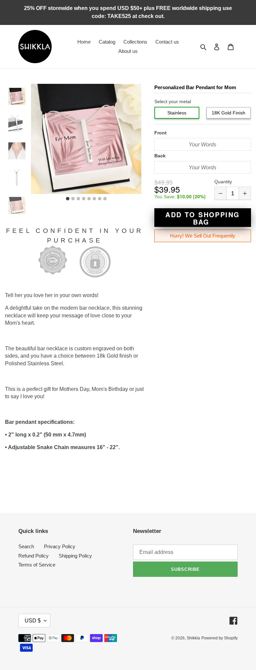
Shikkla (193, 638)
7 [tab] (99, 199)
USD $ (33, 620)
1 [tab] (67, 199)
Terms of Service (36, 565)
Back (160, 155)
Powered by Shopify (219, 638)
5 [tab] (89, 199)
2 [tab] (73, 199)
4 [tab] (83, 199)
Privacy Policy (59, 546)
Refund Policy (33, 556)
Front (160, 132)
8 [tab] (105, 199)
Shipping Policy (75, 556)
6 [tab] (94, 199)
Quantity (223, 181)
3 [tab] (78, 199)
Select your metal (172, 101)
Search (26, 546)
